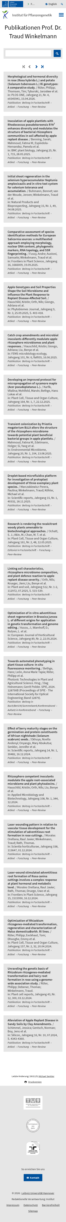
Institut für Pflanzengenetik (32, 15)
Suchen (57, 53)
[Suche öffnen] (62, 4)
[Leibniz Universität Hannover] (12, 4)
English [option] (53, 4)
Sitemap (33, 1211)
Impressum (12, 1205)
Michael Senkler (46, 1076)
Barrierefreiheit (51, 1205)
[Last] (42, 67)
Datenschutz (31, 1205)
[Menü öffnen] (61, 16)
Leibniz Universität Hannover (37, 1193)
